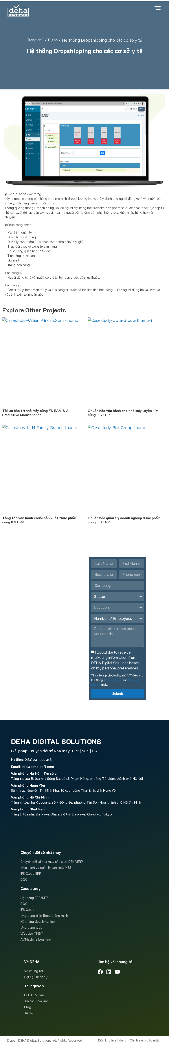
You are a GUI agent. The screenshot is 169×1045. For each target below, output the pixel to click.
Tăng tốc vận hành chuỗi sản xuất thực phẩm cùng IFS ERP (39, 519)
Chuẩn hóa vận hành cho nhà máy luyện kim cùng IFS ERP (123, 412)
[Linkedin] (109, 972)
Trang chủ (35, 40)
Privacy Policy (114, 680)
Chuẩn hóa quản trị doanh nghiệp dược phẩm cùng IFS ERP (124, 519)
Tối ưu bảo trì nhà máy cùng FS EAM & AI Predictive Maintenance (36, 412)
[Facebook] (100, 972)
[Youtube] (117, 972)
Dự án (53, 40)
